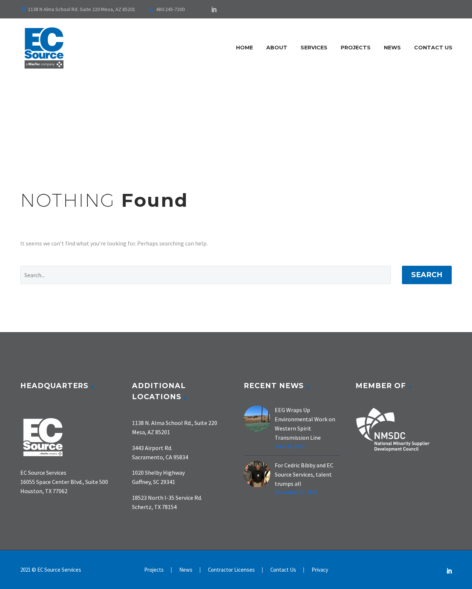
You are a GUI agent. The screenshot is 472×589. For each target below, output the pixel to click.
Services (314, 47)
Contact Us (433, 47)
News (392, 47)
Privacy (320, 570)
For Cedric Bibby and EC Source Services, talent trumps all (304, 474)
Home (244, 47)
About (276, 47)
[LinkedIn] (214, 9)
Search (426, 275)
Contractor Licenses (231, 570)
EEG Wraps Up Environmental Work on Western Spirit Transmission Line (305, 423)
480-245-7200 (170, 9)
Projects (356, 47)
